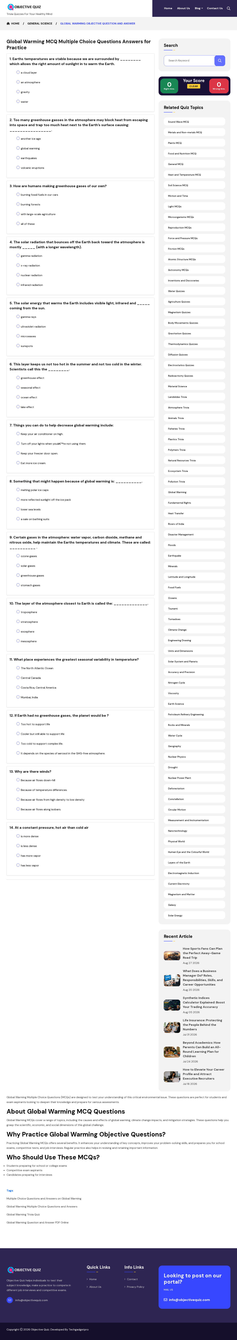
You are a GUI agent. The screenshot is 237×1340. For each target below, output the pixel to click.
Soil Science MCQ (178, 185)
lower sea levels (31, 509)
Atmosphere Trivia (178, 407)
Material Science (177, 386)
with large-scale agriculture (38, 214)
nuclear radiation (31, 275)
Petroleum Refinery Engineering (186, 714)
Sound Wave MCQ (178, 121)
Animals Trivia (176, 418)
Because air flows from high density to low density (52, 800)
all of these (28, 224)
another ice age (31, 139)
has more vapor (31, 856)
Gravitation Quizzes (179, 333)
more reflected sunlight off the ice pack (46, 500)
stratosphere (29, 622)
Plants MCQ (175, 143)
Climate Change (177, 629)
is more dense (30, 836)
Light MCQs (174, 206)
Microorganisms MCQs (181, 217)
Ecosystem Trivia (178, 471)
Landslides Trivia (177, 396)
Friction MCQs (176, 248)
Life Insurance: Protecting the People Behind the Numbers (202, 1024)
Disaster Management (181, 534)
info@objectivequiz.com (31, 1300)
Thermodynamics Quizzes (183, 344)
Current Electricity (178, 883)
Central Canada (31, 678)
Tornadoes (174, 619)
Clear (193, 86)
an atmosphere (30, 82)
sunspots (27, 346)
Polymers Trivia (176, 449)
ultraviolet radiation (33, 326)
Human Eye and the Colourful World (188, 852)
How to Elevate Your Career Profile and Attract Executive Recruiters (204, 1074)
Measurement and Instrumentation (188, 820)
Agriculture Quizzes (179, 301)
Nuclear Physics (177, 756)
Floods (172, 545)
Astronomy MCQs (178, 270)
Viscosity (173, 693)
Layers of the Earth (179, 862)
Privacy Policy (135, 1287)
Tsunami (173, 608)
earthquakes (29, 158)
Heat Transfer (176, 513)
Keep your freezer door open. (39, 453)
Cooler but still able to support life (42, 734)
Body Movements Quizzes (183, 322)
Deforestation (176, 788)
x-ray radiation (30, 265)
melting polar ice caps (35, 490)
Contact (132, 1279)
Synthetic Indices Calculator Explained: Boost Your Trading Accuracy (204, 1002)
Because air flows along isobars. (41, 809)
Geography (174, 746)
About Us (183, 8)
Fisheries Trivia (176, 428)
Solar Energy (175, 915)
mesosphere (29, 641)
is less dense (29, 846)
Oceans (172, 598)
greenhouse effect (32, 378)
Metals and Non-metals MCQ (185, 132)
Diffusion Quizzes (178, 354)
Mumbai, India (29, 697)
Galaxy (172, 904)
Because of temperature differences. (44, 790)
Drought (173, 767)
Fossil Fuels (174, 587)
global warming (30, 148)
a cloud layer (29, 72)
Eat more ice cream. (33, 463)
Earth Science (176, 703)
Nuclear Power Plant (179, 777)
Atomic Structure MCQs (182, 259)
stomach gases (30, 585)
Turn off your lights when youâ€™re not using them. (53, 444)
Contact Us (215, 8)
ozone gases (29, 556)
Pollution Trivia (176, 481)
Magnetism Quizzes (179, 312)
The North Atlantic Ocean (37, 668)
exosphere (27, 631)
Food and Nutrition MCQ (182, 153)
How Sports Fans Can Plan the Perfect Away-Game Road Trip (202, 953)
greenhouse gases (32, 575)
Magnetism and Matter (181, 894)
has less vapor (30, 865)
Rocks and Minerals (179, 725)
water (24, 102)
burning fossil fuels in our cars (39, 195)
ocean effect (29, 397)
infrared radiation (32, 285)
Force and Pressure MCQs (183, 238)
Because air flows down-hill (38, 780)
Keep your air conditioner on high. (42, 434)
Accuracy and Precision (181, 672)
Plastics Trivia (176, 439)
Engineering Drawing (179, 640)
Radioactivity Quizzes (180, 375)
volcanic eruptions (32, 168)
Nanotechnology (177, 830)
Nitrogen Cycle (176, 682)
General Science (39, 23)
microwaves (28, 336)
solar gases (28, 566)
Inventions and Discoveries (183, 280)
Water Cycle (175, 735)
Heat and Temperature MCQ (184, 174)
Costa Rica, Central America (38, 687)
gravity (25, 92)
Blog (198, 8)
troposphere (29, 612)
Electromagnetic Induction (183, 873)
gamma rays (28, 317)
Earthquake (174, 555)
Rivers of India (176, 523)
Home (168, 8)
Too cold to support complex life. (42, 743)
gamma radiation (31, 256)
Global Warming (177, 492)
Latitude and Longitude (181, 576)
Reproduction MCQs (180, 227)
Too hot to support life (35, 724)
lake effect (27, 407)
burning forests (30, 204)
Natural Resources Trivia (182, 460)
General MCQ (175, 164)
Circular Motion (177, 809)
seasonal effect (30, 387)
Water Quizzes (176, 291)
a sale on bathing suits (35, 519)
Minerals (172, 566)
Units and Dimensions (180, 650)
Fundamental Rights (179, 502)
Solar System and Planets (183, 661)
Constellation (176, 799)
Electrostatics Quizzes (181, 365)
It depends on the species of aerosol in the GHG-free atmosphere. (63, 753)
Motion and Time (178, 195)
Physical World (176, 841)
